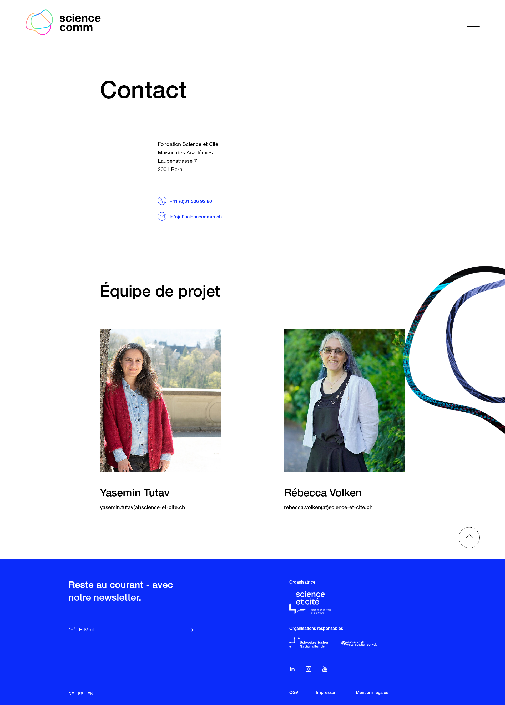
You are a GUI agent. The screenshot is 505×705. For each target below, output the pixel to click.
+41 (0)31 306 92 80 (191, 202)
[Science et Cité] (312, 602)
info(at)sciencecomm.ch (196, 217)
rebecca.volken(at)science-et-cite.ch (328, 508)
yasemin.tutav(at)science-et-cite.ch (142, 508)
